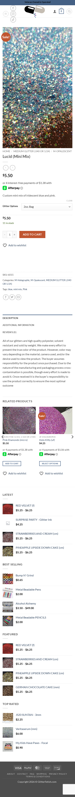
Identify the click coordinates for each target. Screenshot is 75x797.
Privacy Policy (58, 774)
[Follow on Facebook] (13, 8)
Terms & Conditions (38, 776)
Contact (22, 774)
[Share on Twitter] (12, 297)
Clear (69, 200)
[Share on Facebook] (6, 297)
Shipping (41, 774)
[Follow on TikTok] (13, 20)
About (11, 774)
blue (10, 289)
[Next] (72, 444)
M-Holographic (22, 280)
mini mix (17, 289)
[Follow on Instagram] (13, 14)
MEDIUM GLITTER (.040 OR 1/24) (31, 151)
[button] (6, 14)
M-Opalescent (62, 151)
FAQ (32, 774)
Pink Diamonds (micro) (15, 440)
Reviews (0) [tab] (9, 332)
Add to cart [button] (12, 463)
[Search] (69, 11)
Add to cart (32, 234)
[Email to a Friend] (18, 297)
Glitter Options (10, 206)
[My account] (55, 11)
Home (6, 151)
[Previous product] (12, 167)
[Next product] (5, 167)
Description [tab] (10, 318)
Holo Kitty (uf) (47, 440)
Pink (25, 289)
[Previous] (3, 444)
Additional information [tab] (18, 325)
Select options (50, 463)
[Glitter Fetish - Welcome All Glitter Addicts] (34, 11)
